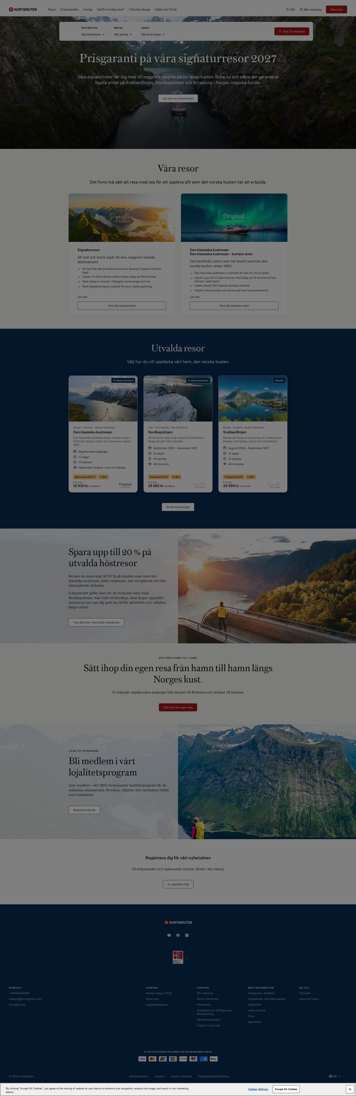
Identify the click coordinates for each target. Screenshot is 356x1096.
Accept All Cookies (286, 1089)
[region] (178, 1089)
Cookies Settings (258, 1089)
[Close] (350, 1089)
